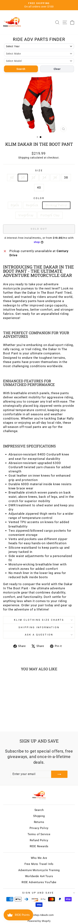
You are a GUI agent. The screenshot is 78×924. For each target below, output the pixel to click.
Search (21, 68)
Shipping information (39, 627)
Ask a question (39, 634)
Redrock (32, 205)
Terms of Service (39, 834)
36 (55, 177)
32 (34, 177)
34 (44, 177)
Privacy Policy (39, 828)
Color (39, 198)
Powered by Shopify (39, 921)
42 (12, 177)
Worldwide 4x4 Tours (39, 876)
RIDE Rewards (39, 846)
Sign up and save (38, 892)
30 (23, 177)
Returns (39, 822)
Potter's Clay (50, 215)
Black (15, 205)
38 (66, 177)
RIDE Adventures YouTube (39, 882)
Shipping (23, 157)
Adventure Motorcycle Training (39, 870)
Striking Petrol (56, 205)
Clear (57, 68)
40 (39, 187)
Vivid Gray (26, 215)
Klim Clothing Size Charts (39, 619)
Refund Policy (39, 840)
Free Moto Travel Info (39, 864)
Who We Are (39, 858)
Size (39, 170)
